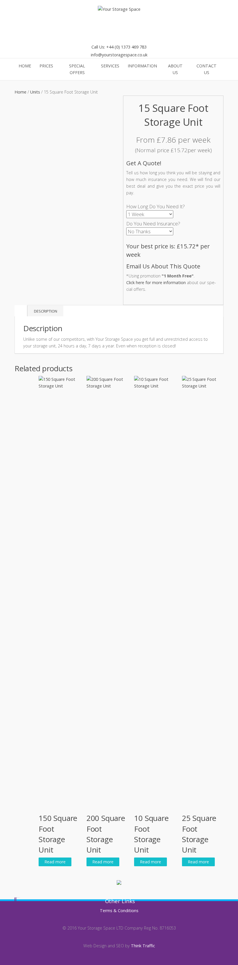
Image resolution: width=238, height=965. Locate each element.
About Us (175, 69)
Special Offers (77, 69)
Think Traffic (143, 945)
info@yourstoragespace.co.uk (119, 55)
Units (35, 92)
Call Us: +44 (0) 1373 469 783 (119, 47)
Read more (55, 861)
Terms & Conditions (119, 910)
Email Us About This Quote (163, 266)
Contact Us (206, 69)
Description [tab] (45, 311)
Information (142, 66)
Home (25, 66)
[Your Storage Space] (119, 8)
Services (110, 66)
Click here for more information (156, 282)
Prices (46, 66)
